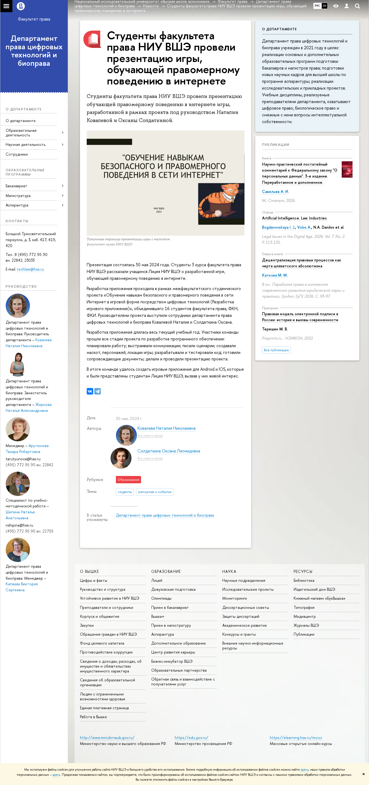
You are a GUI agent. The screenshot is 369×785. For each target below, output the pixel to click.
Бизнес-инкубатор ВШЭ (172, 661)
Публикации (275, 144)
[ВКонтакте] (90, 391)
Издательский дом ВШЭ (314, 589)
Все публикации (276, 350)
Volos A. (304, 227)
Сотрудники (17, 154)
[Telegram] (97, 391)
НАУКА (229, 571)
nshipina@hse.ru (19, 525)
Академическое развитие (244, 625)
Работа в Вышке (93, 716)
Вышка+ (158, 616)
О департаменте (21, 120)
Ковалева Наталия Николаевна (166, 428)
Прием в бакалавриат (170, 607)
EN (324, 6)
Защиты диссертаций (240, 616)
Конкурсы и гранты (239, 634)
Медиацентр (305, 616)
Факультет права (34, 19)
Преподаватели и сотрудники (106, 607)
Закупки (87, 625)
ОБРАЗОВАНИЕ (166, 571)
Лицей (156, 580)
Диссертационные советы (245, 607)
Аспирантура (162, 634)
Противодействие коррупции (106, 652)
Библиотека (304, 580)
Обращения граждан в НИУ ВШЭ (108, 634)
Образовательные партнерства (179, 670)
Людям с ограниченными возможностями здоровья (102, 696)
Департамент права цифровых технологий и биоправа (34, 50)
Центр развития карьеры (173, 652)
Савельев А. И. (275, 191)
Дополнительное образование (178, 643)
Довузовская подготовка (173, 589)
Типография (304, 607)
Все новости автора (150, 435)
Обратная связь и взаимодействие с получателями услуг (183, 681)
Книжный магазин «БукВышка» (319, 598)
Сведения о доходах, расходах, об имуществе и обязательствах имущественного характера (111, 666)
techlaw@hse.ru (30, 269)
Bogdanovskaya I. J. (278, 227)
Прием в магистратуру (171, 625)
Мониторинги (234, 598)
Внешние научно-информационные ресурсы (252, 646)
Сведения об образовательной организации (107, 682)
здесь (304, 769)
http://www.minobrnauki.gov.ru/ (107, 737)
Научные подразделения (243, 580)
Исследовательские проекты (248, 589)
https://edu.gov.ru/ (191, 737)
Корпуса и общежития (99, 616)
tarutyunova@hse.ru (23, 458)
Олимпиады (161, 598)
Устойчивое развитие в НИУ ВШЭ (109, 598)
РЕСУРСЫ (303, 571)
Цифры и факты (93, 580)
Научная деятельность (25, 144)
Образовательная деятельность (21, 132)
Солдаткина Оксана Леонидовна (168, 451)
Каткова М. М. (275, 275)
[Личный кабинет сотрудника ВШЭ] (347, 6)
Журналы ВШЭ (306, 625)
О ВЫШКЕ (89, 571)
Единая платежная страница (104, 707)
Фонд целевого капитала (102, 643)
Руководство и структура (102, 589)
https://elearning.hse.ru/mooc (296, 737)
